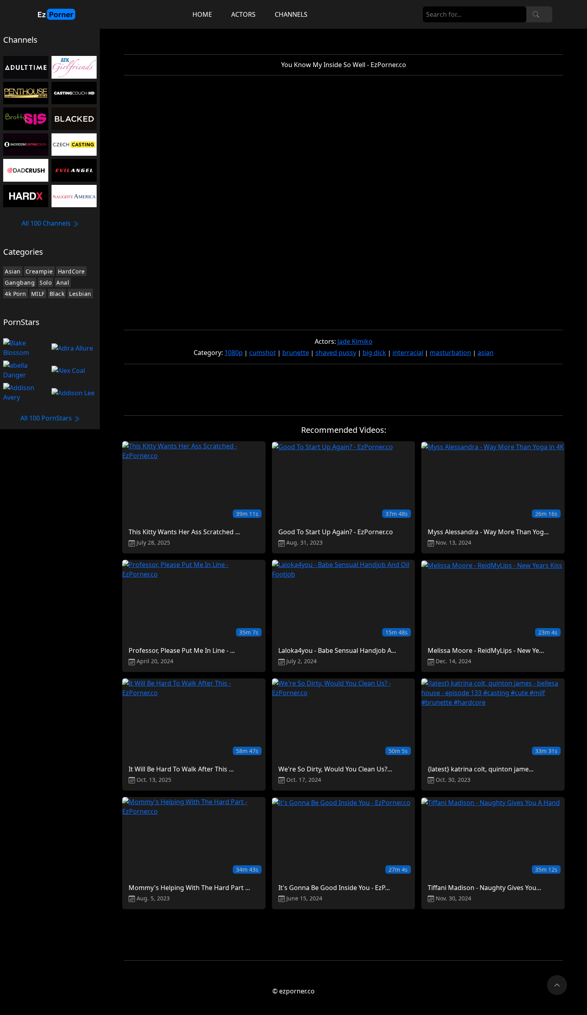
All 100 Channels (47, 223)
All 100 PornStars (46, 418)
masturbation (450, 352)
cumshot (262, 352)
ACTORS (243, 14)
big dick (374, 352)
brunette (295, 352)
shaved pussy (335, 352)
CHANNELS (291, 14)
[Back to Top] (557, 985)
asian (486, 352)
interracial (408, 352)
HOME (202, 14)
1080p (233, 352)
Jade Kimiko (355, 341)
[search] (535, 14)
